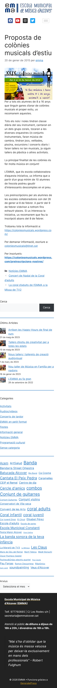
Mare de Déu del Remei (11, 552)
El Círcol (21, 519)
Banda (30, 462)
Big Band (32, 473)
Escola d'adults (9, 523)
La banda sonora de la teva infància (22, 539)
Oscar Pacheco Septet (11, 556)
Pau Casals (36, 560)
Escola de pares (28, 523)
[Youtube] (17, 20)
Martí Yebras (30, 552)
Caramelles (45, 478)
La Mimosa (25, 548)
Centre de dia (27, 482)
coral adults (39, 508)
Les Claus (39, 547)
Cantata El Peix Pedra (18, 478)
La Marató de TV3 (10, 547)
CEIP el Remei (8, 482)
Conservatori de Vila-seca (15, 503)
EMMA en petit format (13, 421)
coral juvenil (33, 515)
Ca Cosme (45, 473)
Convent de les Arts (13, 509)
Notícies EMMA (18, 270)
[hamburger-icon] (45, 20)
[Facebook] (10, 20)
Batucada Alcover (13, 473)
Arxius (4, 581)
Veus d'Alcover (40, 567)
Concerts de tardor (11, 416)
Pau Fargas (6, 563)
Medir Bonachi (45, 552)
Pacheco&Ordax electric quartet (15, 559)
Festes (4, 427)
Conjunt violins (29, 499)
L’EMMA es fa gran (19, 378)
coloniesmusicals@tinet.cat (21, 245)
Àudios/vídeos (8, 411)
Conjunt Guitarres (8, 500)
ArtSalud (16, 463)
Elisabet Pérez (35, 519)
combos (34, 488)
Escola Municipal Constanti (20, 528)
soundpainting (19, 567)
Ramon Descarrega (24, 563)
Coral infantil (11, 515)
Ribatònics (40, 563)
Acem (4, 463)
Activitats (5, 406)
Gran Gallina (28, 532)
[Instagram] (25, 20)
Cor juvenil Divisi (8, 519)
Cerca (3, 301)
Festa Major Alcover (11, 532)
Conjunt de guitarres (20, 494)
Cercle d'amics (12, 488)
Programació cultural (12, 442)
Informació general (11, 432)
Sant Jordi (4, 568)
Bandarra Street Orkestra (17, 468)
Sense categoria (10, 447)
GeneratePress (28, 683)
